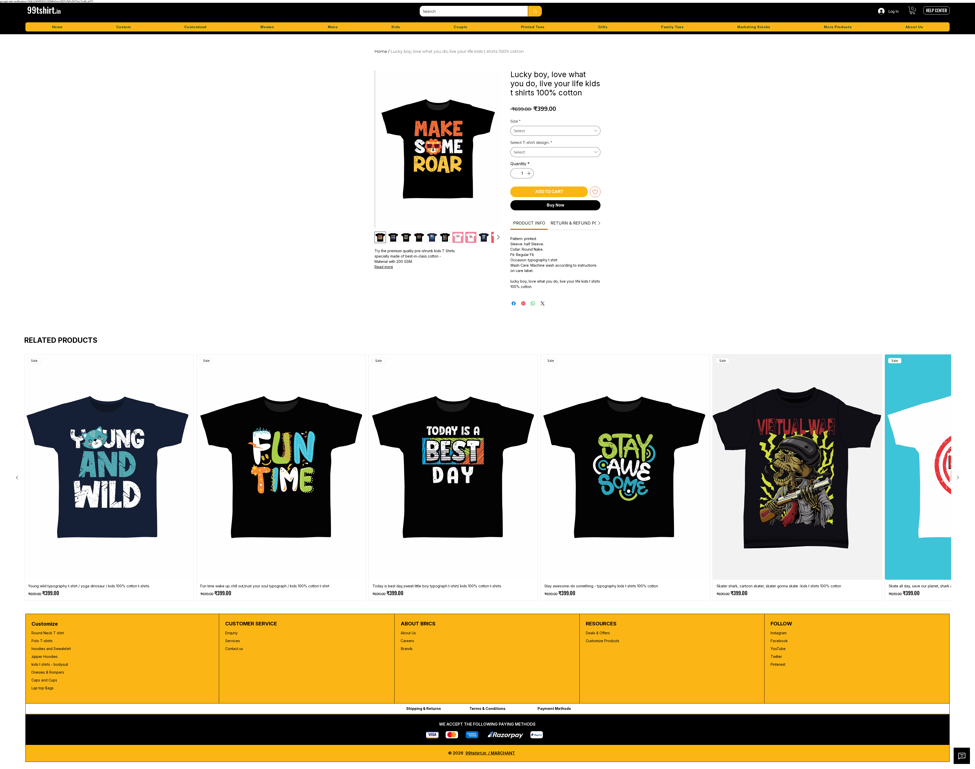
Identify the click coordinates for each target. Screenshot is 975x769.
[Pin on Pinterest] (523, 303)
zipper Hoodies (44, 656)
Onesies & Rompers (47, 672)
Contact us (234, 648)
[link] (529, 223)
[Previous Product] (17, 477)
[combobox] (555, 131)
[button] (912, 10)
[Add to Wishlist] (595, 191)
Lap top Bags (42, 688)
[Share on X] (543, 303)
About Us (408, 633)
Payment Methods (554, 708)
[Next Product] (958, 477)
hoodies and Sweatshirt (51, 648)
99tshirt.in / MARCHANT (490, 753)
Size (515, 121)
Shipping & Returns (423, 708)
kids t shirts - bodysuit (50, 664)
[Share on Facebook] (514, 303)
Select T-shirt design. (531, 142)
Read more (384, 267)
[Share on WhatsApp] (533, 303)
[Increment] (529, 173)
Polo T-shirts (42, 641)
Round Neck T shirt (47, 633)
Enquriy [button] (231, 633)
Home (381, 51)
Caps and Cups (44, 680)
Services (232, 641)
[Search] (535, 11)
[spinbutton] (522, 173)
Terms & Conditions (487, 708)
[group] (487, 477)
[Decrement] (514, 173)
